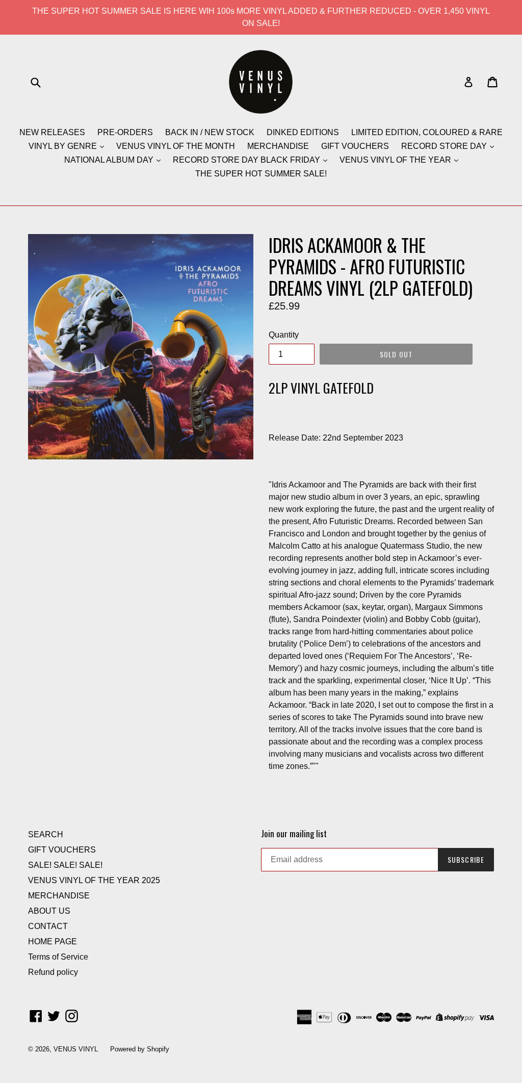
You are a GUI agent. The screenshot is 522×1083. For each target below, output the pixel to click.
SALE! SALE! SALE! (65, 865)
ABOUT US (49, 911)
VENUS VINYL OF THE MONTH (175, 146)
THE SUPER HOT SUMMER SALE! (261, 173)
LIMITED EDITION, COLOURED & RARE (427, 132)
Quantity (284, 334)
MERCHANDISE (278, 146)
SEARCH (45, 834)
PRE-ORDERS (125, 132)
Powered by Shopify (139, 1049)
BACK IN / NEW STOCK (209, 132)
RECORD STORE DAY (445, 146)
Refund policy (53, 972)
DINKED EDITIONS (303, 132)
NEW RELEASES (52, 132)
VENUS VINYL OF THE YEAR (396, 160)
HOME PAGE (52, 941)
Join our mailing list (294, 834)
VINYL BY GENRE (64, 146)
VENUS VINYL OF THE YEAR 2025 (94, 880)
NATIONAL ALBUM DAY (109, 160)
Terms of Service (58, 956)
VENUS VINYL (76, 1049)
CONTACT (48, 926)
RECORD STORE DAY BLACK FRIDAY (247, 160)
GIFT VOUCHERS (355, 146)
